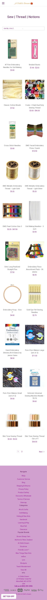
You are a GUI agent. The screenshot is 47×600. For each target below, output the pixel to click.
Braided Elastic (34, 65)
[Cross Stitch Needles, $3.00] (12, 130)
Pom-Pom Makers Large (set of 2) (34, 351)
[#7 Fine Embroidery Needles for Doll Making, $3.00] (12, 49)
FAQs (23, 476)
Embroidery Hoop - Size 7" (12, 311)
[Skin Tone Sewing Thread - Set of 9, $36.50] (34, 420)
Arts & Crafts (23, 509)
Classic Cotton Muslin (12, 105)
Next (41, 452)
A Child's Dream (23, 543)
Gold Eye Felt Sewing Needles (35, 311)
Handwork (23, 519)
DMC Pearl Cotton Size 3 (12, 226)
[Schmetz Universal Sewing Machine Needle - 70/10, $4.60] (34, 377)
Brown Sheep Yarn (23, 536)
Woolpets (23, 563)
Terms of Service (23, 499)
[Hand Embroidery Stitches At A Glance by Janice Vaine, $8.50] (12, 334)
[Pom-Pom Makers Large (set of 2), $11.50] (34, 334)
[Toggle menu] (3, 3)
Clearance (23, 529)
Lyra (23, 560)
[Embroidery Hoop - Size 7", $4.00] (12, 294)
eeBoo (23, 556)
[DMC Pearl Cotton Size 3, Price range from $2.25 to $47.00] (12, 210)
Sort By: (6, 28)
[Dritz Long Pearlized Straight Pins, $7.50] (12, 251)
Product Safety (23, 492)
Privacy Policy (23, 489)
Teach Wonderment (23, 566)
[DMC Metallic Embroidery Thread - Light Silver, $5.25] (34, 170)
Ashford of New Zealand (23, 540)
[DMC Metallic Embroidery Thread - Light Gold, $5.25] (12, 170)
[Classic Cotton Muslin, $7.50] (12, 89)
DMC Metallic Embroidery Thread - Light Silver (34, 187)
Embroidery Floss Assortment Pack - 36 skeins (34, 269)
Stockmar (23, 546)
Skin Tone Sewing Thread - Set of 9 (34, 437)
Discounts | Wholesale (23, 496)
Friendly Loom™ (23, 550)
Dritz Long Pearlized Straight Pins (12, 268)
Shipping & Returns (23, 486)
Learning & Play (23, 523)
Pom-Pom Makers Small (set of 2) (12, 394)
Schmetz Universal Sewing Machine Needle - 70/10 (34, 395)
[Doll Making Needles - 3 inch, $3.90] (34, 210)
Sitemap (23, 502)
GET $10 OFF (8, 596)
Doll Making (23, 513)
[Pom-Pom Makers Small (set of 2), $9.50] (12, 377)
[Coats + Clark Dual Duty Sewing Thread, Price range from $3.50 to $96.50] (34, 89)
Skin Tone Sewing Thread (12, 436)
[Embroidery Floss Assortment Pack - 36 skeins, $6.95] (34, 251)
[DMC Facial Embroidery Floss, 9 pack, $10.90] (34, 130)
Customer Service (23, 479)
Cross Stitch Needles (12, 145)
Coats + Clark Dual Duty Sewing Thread (34, 106)
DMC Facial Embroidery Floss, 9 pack (35, 146)
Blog (23, 482)
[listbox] (17, 28)
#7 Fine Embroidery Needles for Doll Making (12, 66)
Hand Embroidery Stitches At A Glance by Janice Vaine (12, 352)
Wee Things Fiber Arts (23, 553)
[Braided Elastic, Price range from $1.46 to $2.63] (34, 49)
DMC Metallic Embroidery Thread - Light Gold (12, 187)
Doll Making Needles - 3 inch (35, 227)
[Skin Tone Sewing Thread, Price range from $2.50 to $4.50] (12, 420)
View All (23, 570)
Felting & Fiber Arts (23, 516)
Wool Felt (23, 526)
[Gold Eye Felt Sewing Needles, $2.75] (34, 294)
